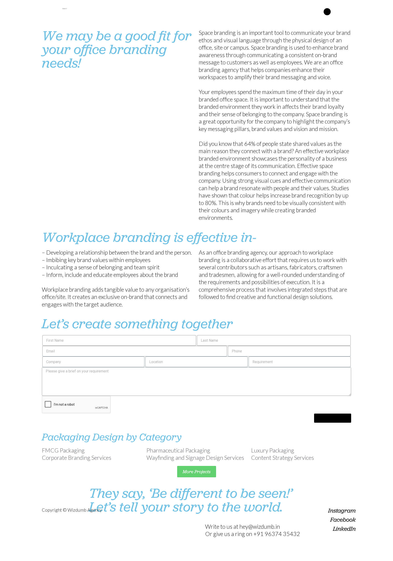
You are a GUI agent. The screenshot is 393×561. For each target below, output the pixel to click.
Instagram (342, 510)
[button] (327, 11)
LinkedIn (344, 529)
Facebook (343, 519)
